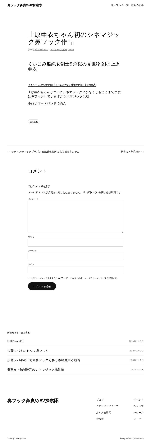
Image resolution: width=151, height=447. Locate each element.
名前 (31, 236)
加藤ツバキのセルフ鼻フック (28, 350)
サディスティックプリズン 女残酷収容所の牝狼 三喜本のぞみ (45, 151)
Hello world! (15, 341)
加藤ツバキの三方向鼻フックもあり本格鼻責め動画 (43, 360)
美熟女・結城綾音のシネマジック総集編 (35, 369)
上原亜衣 (34, 121)
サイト (31, 264)
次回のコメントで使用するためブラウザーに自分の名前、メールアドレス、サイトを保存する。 (75, 278)
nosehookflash (41, 49)
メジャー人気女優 (58, 49)
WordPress (139, 438)
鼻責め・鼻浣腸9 (130, 151)
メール (32, 250)
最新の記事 (137, 5)
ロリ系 (71, 49)
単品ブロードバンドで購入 (47, 103)
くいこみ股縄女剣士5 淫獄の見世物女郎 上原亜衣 (62, 85)
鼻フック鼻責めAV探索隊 (24, 5)
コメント (33, 198)
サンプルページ (119, 5)
